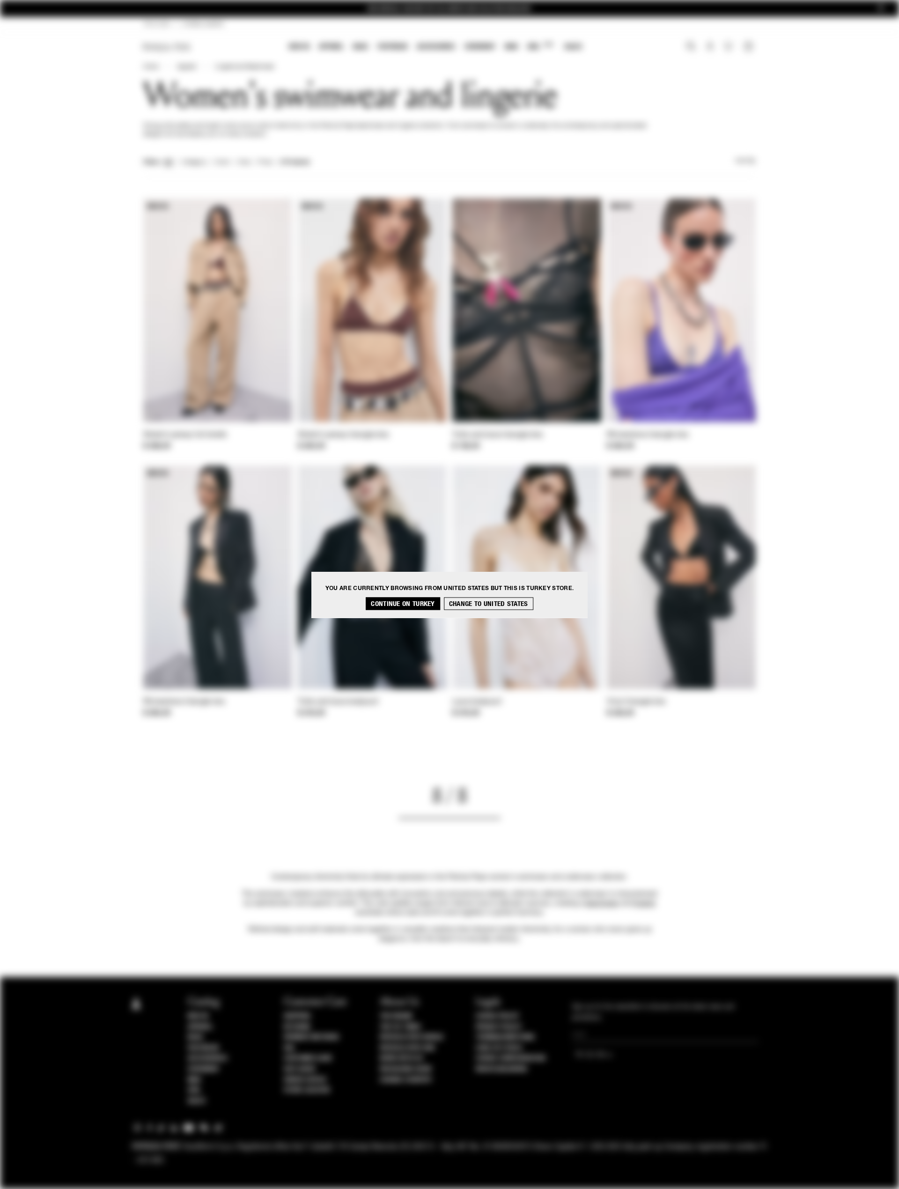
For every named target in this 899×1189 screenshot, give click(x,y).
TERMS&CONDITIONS (505, 1037)
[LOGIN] (710, 47)
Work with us (401, 1058)
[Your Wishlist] (729, 48)
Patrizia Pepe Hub (407, 1048)
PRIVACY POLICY (499, 1027)
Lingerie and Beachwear (244, 67)
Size (244, 162)
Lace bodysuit (476, 702)
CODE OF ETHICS (499, 1048)
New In (299, 46)
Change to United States (488, 603)
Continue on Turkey (403, 603)
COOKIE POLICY (497, 1016)
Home (150, 67)
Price (265, 162)
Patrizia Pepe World (411, 1037)
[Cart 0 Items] (750, 47)
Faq (289, 1048)
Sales (573, 46)
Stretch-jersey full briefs (185, 435)
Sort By (745, 161)
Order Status (305, 1080)
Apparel (331, 46)
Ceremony (479, 46)
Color (222, 162)
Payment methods (311, 1037)
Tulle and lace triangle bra (497, 435)
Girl (540, 46)
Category (194, 162)
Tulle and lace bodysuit (338, 702)
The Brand (396, 1016)
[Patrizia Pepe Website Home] (166, 47)
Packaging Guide (406, 1069)
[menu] (435, 47)
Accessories (436, 46)
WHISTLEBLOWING (501, 1069)
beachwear (602, 903)
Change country (406, 1080)
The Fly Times (400, 1027)
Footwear (392, 46)
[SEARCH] (691, 47)
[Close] (881, 8)
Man (511, 46)
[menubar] (435, 47)
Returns (297, 1027)
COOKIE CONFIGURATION (510, 1058)
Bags (360, 46)
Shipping (297, 1016)
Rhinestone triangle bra (647, 435)
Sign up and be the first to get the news (449, 8)
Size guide (300, 1069)
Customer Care (308, 1058)
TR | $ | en (156, 24)
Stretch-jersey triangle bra (343, 435)
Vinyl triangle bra (636, 702)
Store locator (307, 1090)
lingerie (645, 903)
